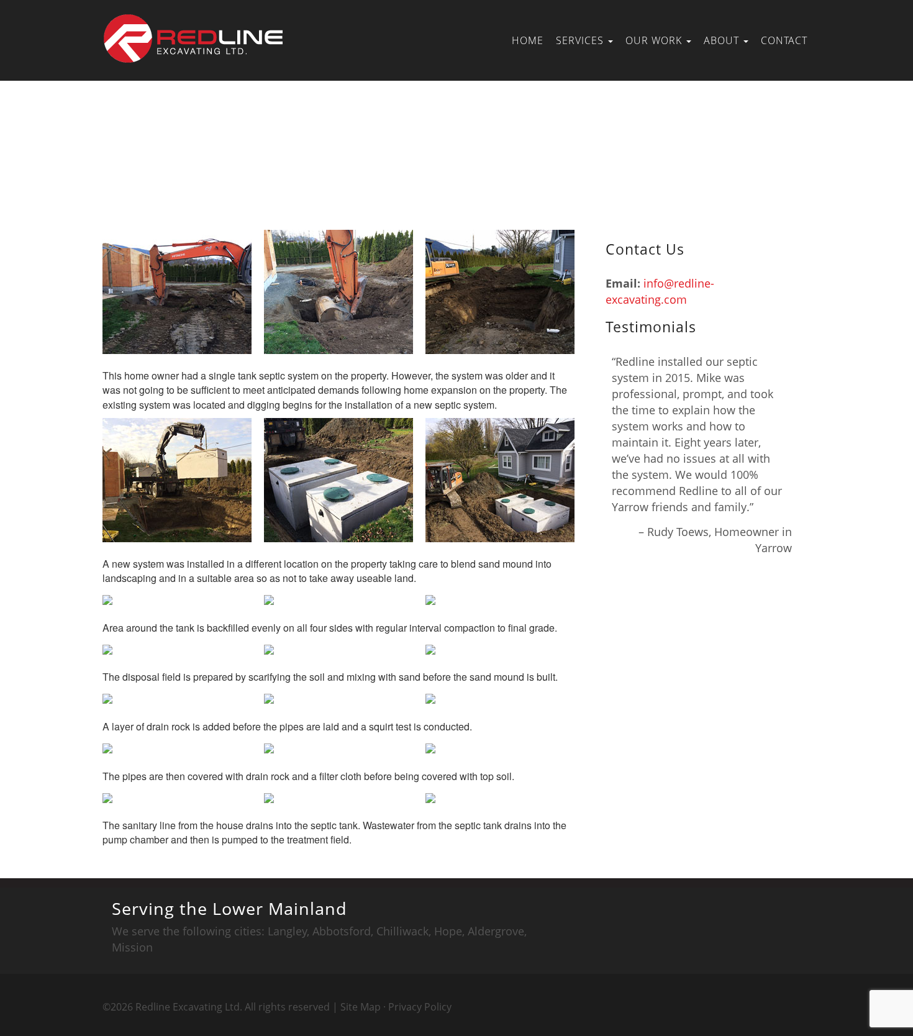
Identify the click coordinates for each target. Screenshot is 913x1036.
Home (527, 40)
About (723, 40)
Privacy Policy (420, 1007)
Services (581, 40)
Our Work (655, 40)
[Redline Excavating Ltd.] (195, 24)
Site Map (360, 1007)
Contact (784, 40)
